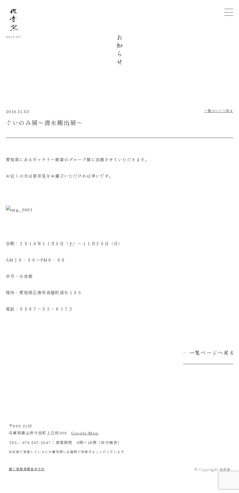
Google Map (84, 433)
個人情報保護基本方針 (27, 468)
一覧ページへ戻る (218, 110)
